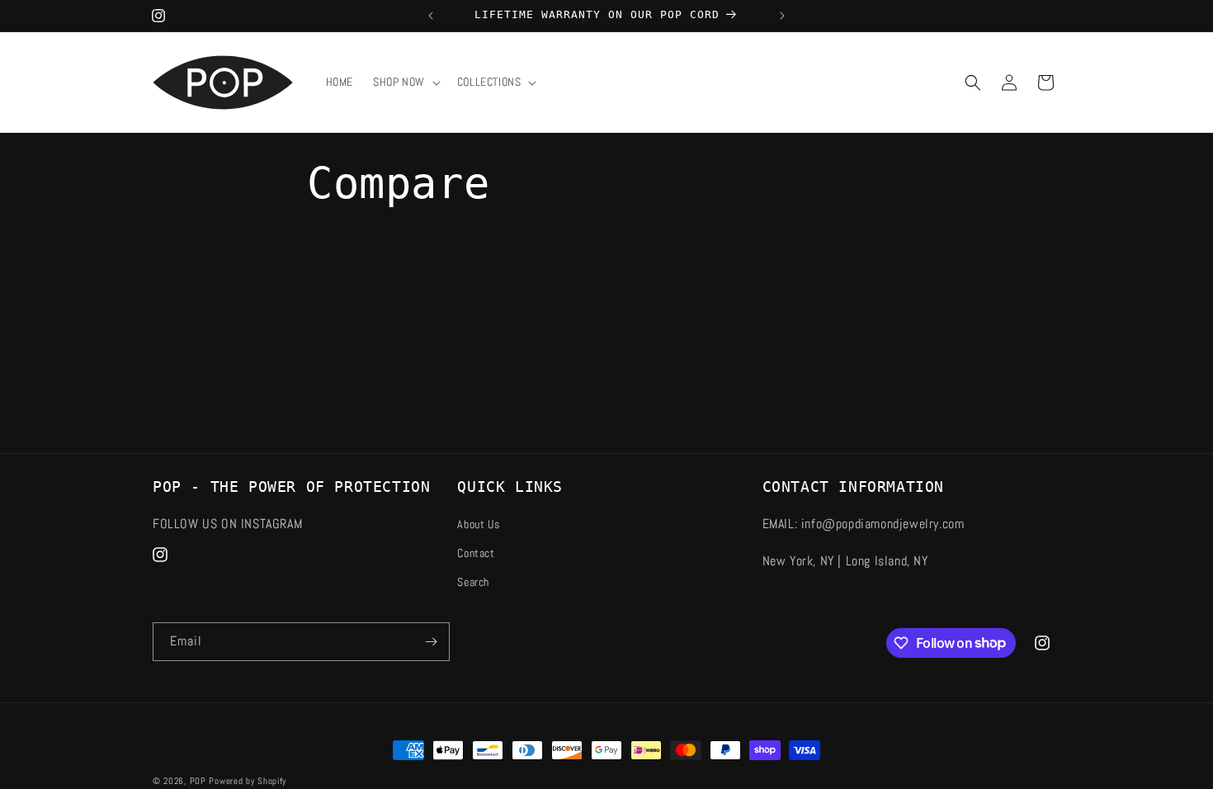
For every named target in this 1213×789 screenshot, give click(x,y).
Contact (475, 553)
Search (473, 581)
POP (198, 781)
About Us (478, 524)
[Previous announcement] (431, 15)
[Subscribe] (431, 641)
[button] (405, 81)
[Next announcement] (782, 15)
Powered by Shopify (247, 781)
